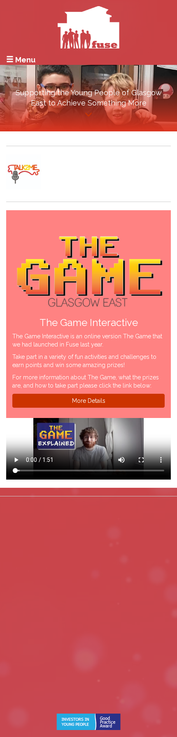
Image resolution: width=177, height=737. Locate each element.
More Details (88, 400)
